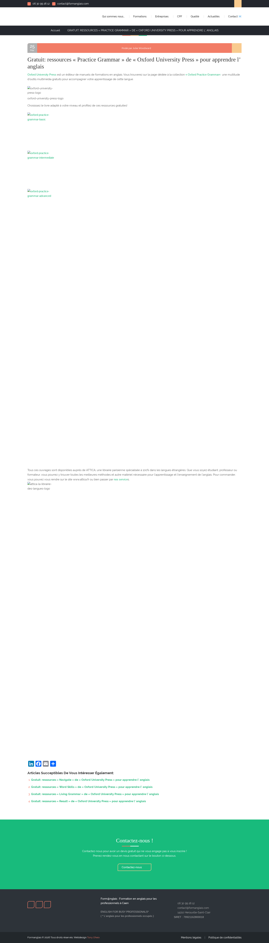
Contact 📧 (235, 16)
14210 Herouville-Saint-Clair (194, 912)
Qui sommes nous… (113, 16)
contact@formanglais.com (73, 3)
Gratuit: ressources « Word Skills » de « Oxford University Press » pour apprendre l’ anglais (91, 787)
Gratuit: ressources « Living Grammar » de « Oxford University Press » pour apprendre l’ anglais (95, 794)
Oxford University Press (41, 74)
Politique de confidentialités (225, 937)
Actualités (214, 16)
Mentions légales (191, 937)
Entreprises (162, 16)
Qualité (195, 16)
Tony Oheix (93, 937)
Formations (140, 16)
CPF (180, 16)
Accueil (55, 30)
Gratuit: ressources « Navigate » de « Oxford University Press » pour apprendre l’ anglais (90, 779)
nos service (121, 479)
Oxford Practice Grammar (203, 74)
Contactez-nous (132, 867)
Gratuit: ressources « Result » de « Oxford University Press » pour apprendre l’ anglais (88, 801)
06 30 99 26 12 (41, 3)
